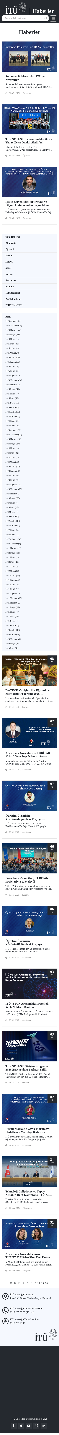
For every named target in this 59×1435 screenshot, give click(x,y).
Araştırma (10, 280)
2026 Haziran (13, 330)
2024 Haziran (13, 439)
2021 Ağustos (13, 594)
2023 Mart (12, 507)
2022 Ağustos (13, 539)
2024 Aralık (12, 412)
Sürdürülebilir (12, 292)
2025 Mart (12, 398)
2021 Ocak (12, 625)
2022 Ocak (12, 571)
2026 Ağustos (13, 321)
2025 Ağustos (13, 375)
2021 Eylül (12, 589)
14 (23, 1283)
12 (15, 1283)
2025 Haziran (13, 385)
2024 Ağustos (13, 430)
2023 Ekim (12, 475)
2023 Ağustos (13, 485)
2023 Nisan (11, 503)
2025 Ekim (12, 366)
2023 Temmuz (13, 489)
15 (27, 1283)
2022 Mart (12, 562)
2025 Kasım (12, 362)
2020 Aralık (12, 630)
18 (38, 1283)
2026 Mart (12, 344)
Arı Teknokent (13, 299)
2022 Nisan (12, 557)
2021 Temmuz (13, 598)
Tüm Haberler (12, 237)
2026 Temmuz (13, 325)
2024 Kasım (12, 416)
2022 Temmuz (13, 544)
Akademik (10, 243)
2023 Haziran (13, 494)
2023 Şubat (11, 512)
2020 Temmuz (13, 639)
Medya (9, 261)
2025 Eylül (12, 371)
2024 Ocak (12, 462)
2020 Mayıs (12, 644)
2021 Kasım (12, 580)
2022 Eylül (12, 535)
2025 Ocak (12, 407)
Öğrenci (9, 249)
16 (30, 1283)
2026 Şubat (12, 348)
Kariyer (9, 274)
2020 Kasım (12, 635)
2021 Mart (12, 616)
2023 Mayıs (12, 498)
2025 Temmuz (13, 380)
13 (19, 1283)
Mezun (9, 255)
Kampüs (9, 286)
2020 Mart (11, 648)
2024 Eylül (12, 425)
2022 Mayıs (12, 553)
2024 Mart (12, 453)
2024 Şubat (12, 457)
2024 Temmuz (13, 435)
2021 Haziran (13, 603)
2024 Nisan (12, 448)
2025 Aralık (12, 357)
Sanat (8, 268)
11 (11, 1283)
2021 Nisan (12, 612)
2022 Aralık (12, 521)
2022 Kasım (12, 525)
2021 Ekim (12, 585)
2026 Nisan (12, 339)
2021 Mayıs (12, 607)
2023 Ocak (12, 516)
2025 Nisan (12, 394)
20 (46, 1283)
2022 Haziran (13, 548)
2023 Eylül (12, 480)
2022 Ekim (12, 530)
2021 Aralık (12, 575)
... (7, 1283)
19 (42, 1283)
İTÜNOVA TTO (13, 305)
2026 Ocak (12, 353)
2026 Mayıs (12, 335)
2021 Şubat (12, 621)
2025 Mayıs (12, 389)
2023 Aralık (12, 466)
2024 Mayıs (12, 444)
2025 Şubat (12, 403)
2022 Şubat (11, 566)
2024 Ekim (12, 421)
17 (34, 1283)
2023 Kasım (12, 471)
